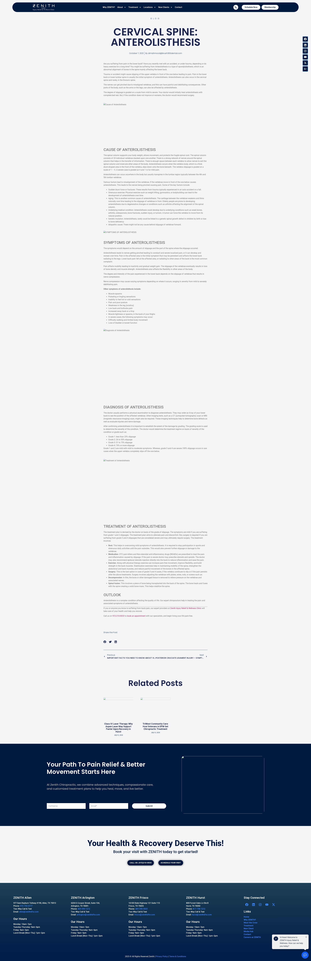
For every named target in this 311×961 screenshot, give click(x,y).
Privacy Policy (162, 956)
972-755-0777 (26, 906)
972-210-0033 (118, 616)
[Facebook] (305, 39)
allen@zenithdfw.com (29, 912)
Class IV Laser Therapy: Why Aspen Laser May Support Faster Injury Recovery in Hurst (118, 727)
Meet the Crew (250, 923)
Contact (178, 7)
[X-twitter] (305, 63)
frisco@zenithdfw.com (144, 915)
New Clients (163, 7)
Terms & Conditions (177, 956)
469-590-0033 (141, 909)
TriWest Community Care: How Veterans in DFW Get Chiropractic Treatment (155, 726)
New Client (249, 928)
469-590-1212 (84, 909)
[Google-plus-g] (305, 69)
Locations (148, 7)
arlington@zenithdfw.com (88, 915)
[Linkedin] (305, 45)
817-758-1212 (199, 909)
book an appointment (136, 616)
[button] (105, 642)
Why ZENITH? (109, 7)
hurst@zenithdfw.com (202, 915)
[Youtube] (305, 57)
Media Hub (248, 931)
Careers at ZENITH (252, 937)
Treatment (133, 7)
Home (246, 917)
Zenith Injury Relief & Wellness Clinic (185, 608)
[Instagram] (305, 51)
